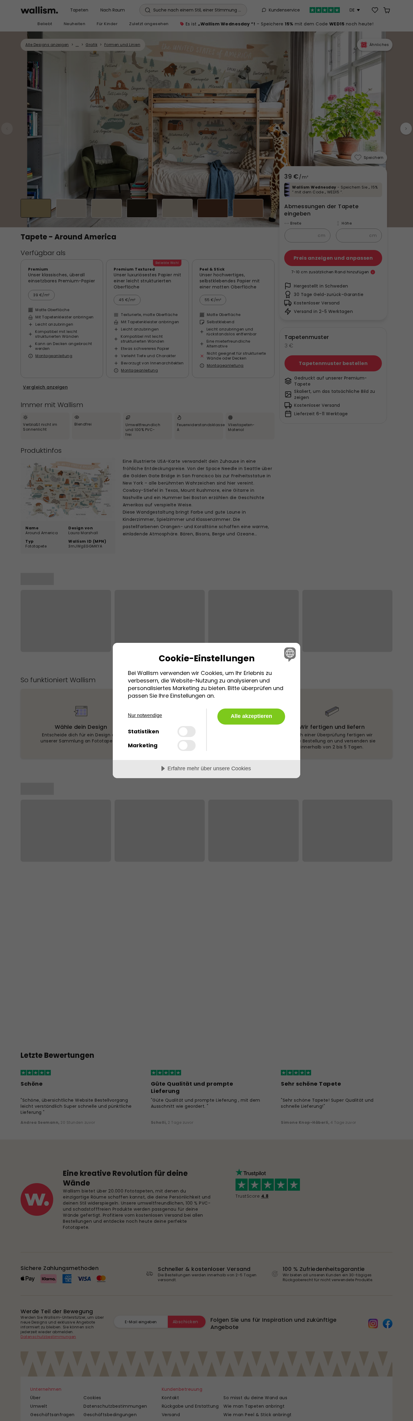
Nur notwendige (145, 715)
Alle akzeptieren (251, 716)
